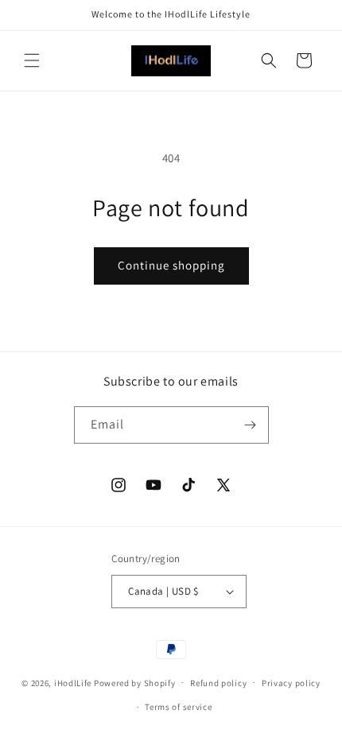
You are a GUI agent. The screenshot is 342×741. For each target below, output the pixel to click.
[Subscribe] (250, 425)
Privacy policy (291, 683)
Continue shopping (171, 265)
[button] (31, 60)
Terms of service (178, 706)
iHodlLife (72, 682)
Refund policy (218, 683)
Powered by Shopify (135, 682)
